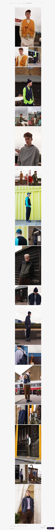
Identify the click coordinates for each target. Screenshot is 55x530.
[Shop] (16, 497)
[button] (43, 527)
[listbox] (43, 527)
